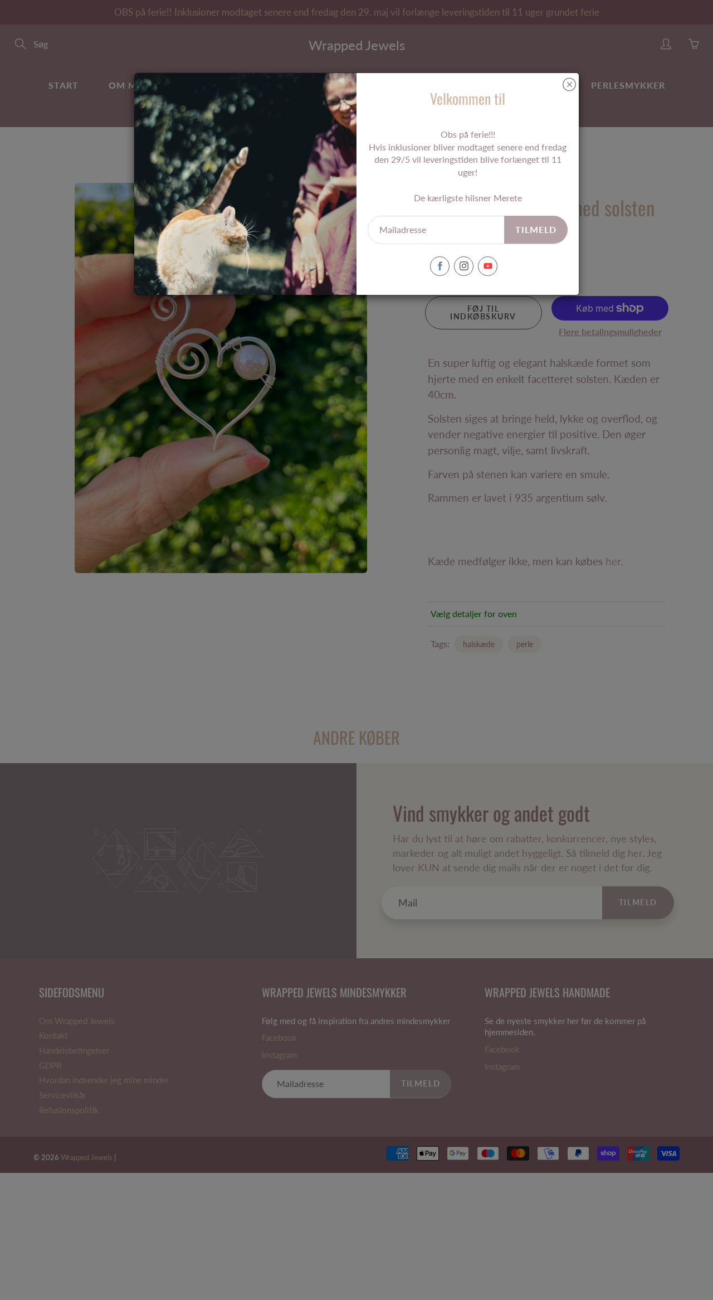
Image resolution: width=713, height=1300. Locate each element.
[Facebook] (440, 266)
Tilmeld (535, 229)
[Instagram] (463, 266)
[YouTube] (487, 266)
